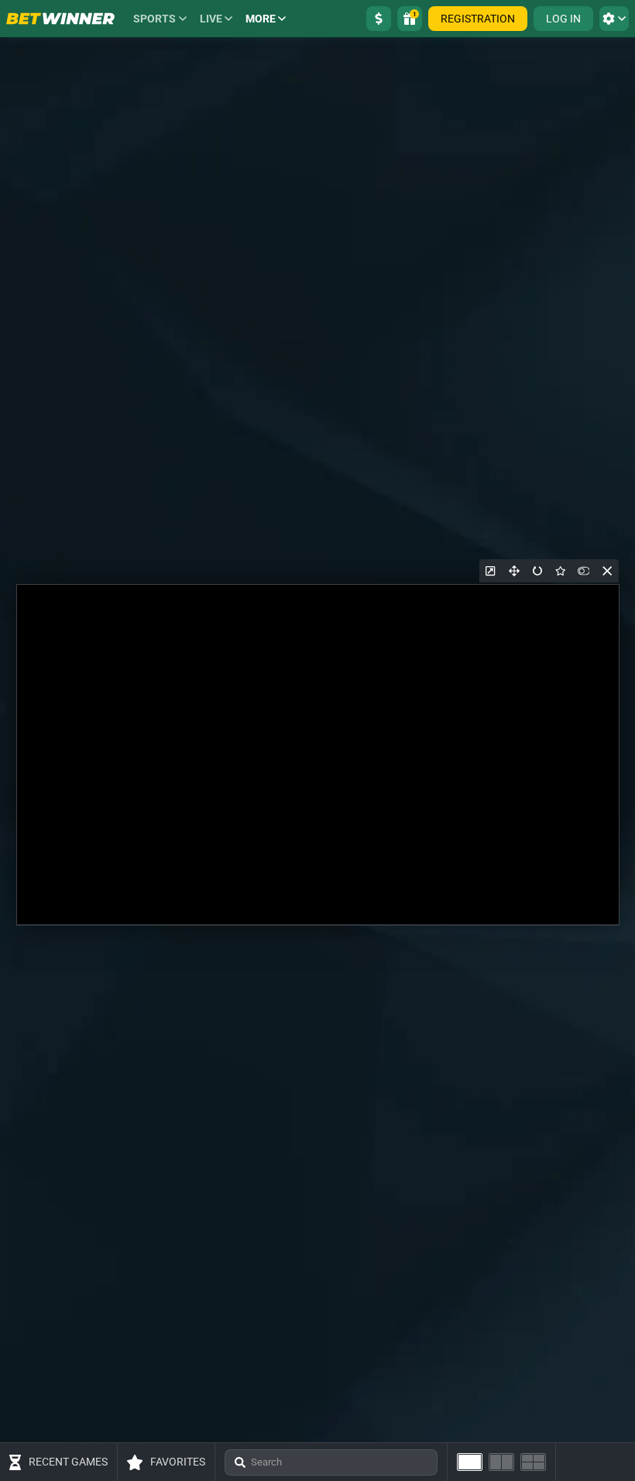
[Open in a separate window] (491, 570)
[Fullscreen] (514, 570)
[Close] (607, 570)
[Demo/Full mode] (584, 570)
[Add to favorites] (560, 570)
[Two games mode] (501, 1462)
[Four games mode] (533, 1462)
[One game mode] (469, 1462)
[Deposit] (378, 18)
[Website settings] (614, 18)
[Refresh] (537, 570)
